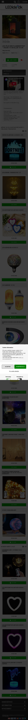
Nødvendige (8, 376)
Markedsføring (20, 376)
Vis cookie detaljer (14, 371)
